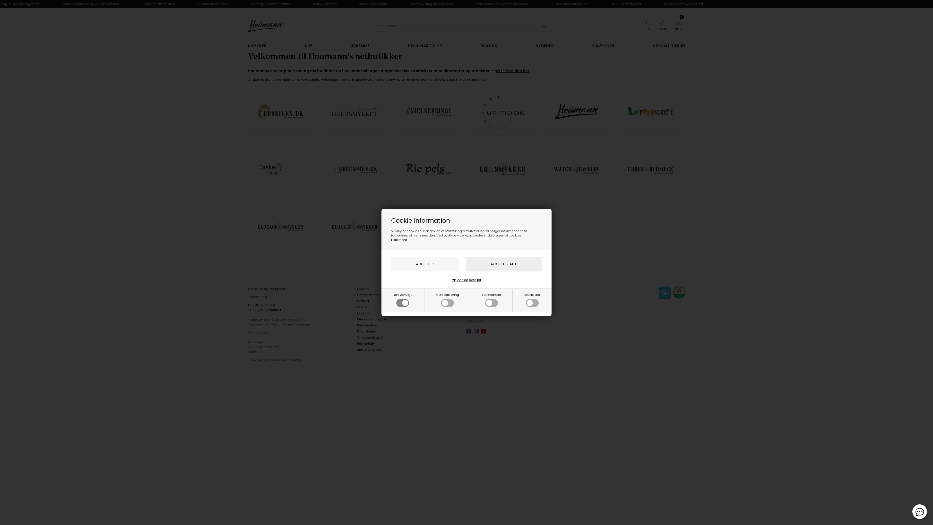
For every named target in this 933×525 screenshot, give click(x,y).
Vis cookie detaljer (466, 280)
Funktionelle (491, 294)
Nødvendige (403, 294)
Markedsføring (447, 294)
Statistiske (532, 294)
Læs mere (399, 239)
